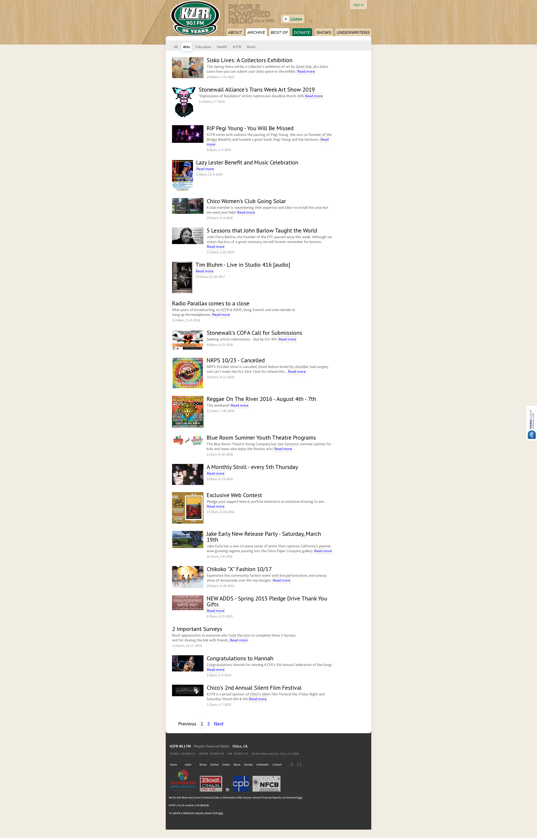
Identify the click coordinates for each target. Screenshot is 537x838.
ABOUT (235, 32)
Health (222, 46)
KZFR (237, 46)
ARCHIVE (256, 32)
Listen (295, 19)
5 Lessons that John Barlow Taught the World (262, 230)
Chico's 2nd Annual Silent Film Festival (254, 687)
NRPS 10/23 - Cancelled (236, 360)
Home (173, 764)
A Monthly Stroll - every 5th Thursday (252, 467)
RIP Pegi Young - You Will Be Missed (250, 128)
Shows (203, 764)
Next (219, 723)
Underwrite (262, 764)
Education (203, 46)
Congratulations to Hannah (240, 658)
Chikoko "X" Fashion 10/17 (239, 569)
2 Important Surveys (197, 629)
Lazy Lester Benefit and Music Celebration (247, 162)
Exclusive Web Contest (234, 495)
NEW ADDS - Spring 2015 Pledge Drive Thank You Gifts (267, 601)
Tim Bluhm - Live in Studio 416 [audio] (243, 264)
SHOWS (323, 32)
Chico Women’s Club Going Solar (246, 201)
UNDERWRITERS (353, 32)
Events (226, 764)
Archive (214, 764)
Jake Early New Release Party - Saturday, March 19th (264, 536)
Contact (277, 764)
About (236, 764)
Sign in (358, 4)
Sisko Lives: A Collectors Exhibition (249, 60)
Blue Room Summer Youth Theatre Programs (261, 437)
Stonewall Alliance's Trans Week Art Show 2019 (257, 89)
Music (251, 46)
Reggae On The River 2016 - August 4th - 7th (261, 399)
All (176, 46)
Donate (248, 764)
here (299, 797)
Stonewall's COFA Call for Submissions (254, 332)
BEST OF (279, 32)
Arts (186, 46)
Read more (306, 71)
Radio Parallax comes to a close (210, 303)
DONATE (302, 32)
